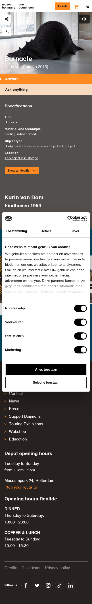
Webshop (17, 432)
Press (14, 409)
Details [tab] (46, 231)
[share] (6, 19)
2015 (42, 67)
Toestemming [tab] (16, 231)
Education (18, 439)
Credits (10, 568)
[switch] (80, 322)
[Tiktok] (59, 585)
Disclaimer (31, 568)
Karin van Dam (18, 67)
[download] (6, 31)
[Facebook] (25, 585)
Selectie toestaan (46, 382)
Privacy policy (57, 568)
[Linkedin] (70, 585)
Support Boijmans (25, 417)
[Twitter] (37, 585)
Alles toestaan (46, 369)
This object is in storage (21, 158)
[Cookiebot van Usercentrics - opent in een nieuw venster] (67, 218)
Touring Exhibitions (26, 424)
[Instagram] (48, 585)
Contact (16, 394)
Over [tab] (75, 231)
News (14, 401)
